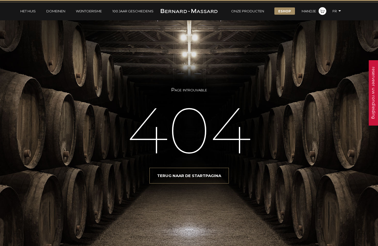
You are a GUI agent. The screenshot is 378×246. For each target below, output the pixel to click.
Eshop (284, 11)
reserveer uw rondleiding (373, 93)
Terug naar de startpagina (189, 175)
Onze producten (247, 11)
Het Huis (28, 11)
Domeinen (55, 11)
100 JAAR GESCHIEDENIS (133, 11)
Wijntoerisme (89, 11)
